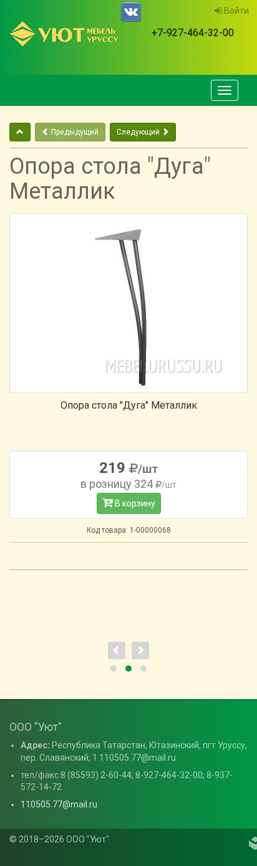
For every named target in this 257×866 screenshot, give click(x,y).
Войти (235, 11)
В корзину (134, 503)
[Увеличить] (128, 303)
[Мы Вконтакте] (131, 12)
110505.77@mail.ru (59, 804)
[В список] (20, 132)
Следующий (139, 132)
